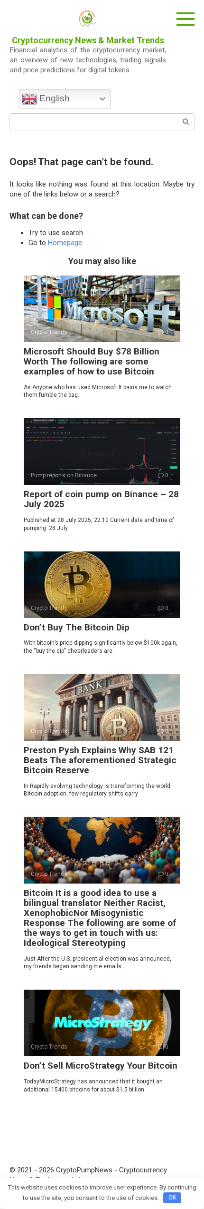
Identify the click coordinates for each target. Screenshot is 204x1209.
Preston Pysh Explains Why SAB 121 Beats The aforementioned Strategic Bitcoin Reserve (100, 760)
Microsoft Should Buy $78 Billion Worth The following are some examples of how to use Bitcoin (91, 361)
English (53, 98)
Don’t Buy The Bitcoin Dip (77, 627)
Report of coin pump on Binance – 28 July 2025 (101, 499)
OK (172, 1197)
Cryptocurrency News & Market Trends (88, 40)
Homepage (65, 242)
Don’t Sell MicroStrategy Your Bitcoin (100, 1065)
